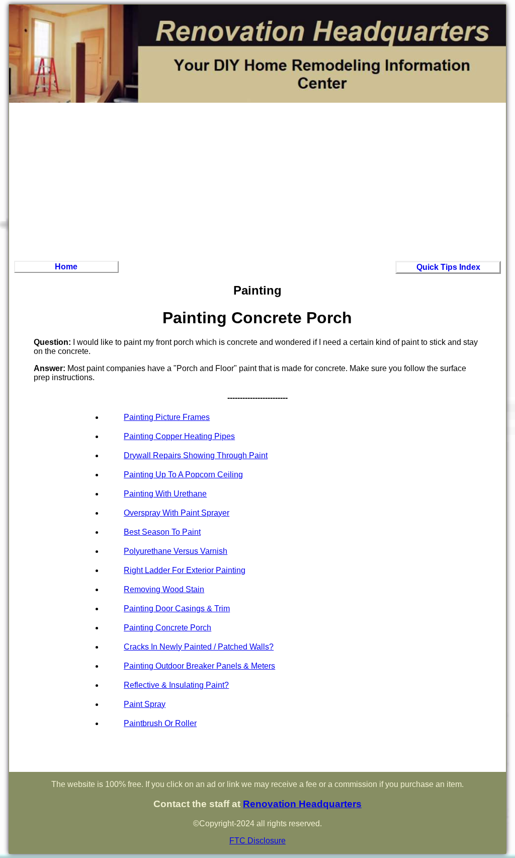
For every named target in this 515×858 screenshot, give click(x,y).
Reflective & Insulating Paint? (176, 685)
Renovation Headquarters (302, 804)
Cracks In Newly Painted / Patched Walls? (199, 646)
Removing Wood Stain (164, 589)
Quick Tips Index (448, 267)
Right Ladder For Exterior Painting (184, 570)
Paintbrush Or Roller (160, 723)
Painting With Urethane (165, 493)
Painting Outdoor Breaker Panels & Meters (199, 666)
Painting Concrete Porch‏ (167, 627)
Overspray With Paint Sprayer (176, 513)
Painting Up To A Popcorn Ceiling (183, 474)
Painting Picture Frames (167, 417)
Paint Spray (144, 704)
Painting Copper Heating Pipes (179, 436)
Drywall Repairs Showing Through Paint (196, 455)
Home (66, 266)
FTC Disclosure (257, 840)
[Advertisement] (257, 180)
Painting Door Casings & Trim (177, 608)
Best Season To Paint (162, 532)
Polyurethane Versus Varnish (175, 551)
